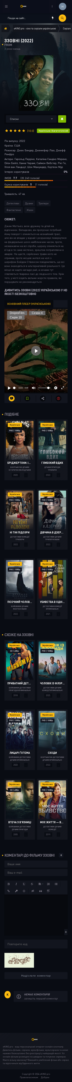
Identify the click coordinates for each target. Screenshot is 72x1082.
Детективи (12, 203)
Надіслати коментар (36, 975)
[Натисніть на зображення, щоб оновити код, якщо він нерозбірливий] (19, 960)
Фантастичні (13, 209)
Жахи (30, 209)
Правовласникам (29, 1077)
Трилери (44, 203)
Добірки (45, 1077)
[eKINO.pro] (36, 1041)
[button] (8, 884)
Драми (29, 203)
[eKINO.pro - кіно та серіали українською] (24, 6)
